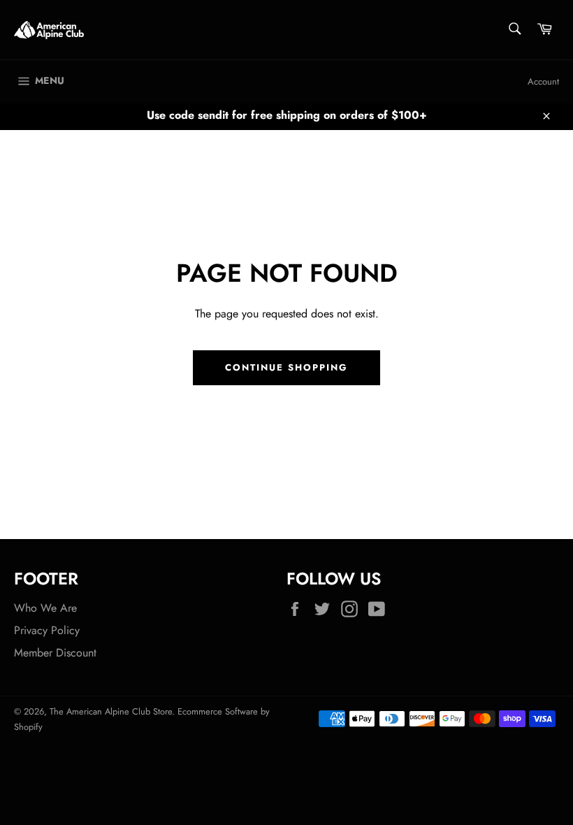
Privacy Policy (47, 630)
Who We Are (45, 608)
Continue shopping (286, 367)
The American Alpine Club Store (111, 711)
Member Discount (55, 653)
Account (543, 81)
